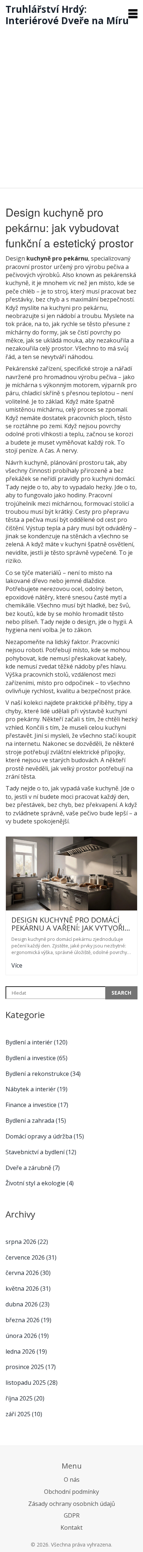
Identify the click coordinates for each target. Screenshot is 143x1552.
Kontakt (71, 1527)
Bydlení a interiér (36, 1042)
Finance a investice (37, 1105)
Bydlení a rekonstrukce (43, 1074)
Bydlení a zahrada (36, 1121)
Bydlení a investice (36, 1058)
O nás (72, 1480)
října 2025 (25, 1398)
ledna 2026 (26, 1351)
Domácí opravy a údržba (45, 1136)
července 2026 (31, 1257)
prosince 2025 (31, 1367)
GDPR (72, 1515)
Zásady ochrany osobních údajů (71, 1504)
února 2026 (27, 1336)
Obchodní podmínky (71, 1492)
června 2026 (28, 1273)
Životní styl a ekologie (40, 1183)
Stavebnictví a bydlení (41, 1152)
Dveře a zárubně (33, 1168)
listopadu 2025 (32, 1383)
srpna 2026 (27, 1242)
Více (16, 965)
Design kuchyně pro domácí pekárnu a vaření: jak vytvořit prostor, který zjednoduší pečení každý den (70, 924)
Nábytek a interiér (36, 1089)
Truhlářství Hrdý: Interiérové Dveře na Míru (67, 15)
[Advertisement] (71, 105)
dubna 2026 (28, 1304)
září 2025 (24, 1414)
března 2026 (28, 1320)
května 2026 (28, 1288)
